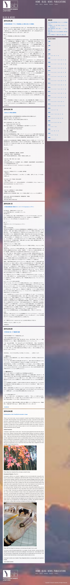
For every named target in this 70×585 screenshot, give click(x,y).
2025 (49, 133)
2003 (49, 49)
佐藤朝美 (6, 407)
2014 (49, 87)
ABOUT (37, 4)
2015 (49, 91)
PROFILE (41, 4)
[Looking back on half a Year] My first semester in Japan (16, 414)
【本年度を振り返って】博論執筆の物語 (12, 332)
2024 (49, 129)
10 (54, 55)
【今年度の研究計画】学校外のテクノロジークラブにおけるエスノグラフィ (19, 206)
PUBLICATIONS (60, 1)
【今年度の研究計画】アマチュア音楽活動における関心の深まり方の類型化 (19, 24)
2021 (49, 116)
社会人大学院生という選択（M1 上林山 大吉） (57, 34)
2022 (49, 120)
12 (58, 55)
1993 (49, 45)
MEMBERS (46, 4)
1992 (49, 41)
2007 (49, 58)
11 (56, 55)
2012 (49, 79)
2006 (49, 54)
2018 (49, 104)
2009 (49, 66)
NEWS (50, 1)
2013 (49, 83)
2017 (49, 100)
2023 (49, 125)
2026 (49, 137)
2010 (49, 70)
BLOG (44, 1)
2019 (49, 108)
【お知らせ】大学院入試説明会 (10, 112)
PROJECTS (51, 4)
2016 (49, 95)
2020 (49, 112)
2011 (49, 75)
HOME (38, 1)
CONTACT (56, 4)
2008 (49, 62)
